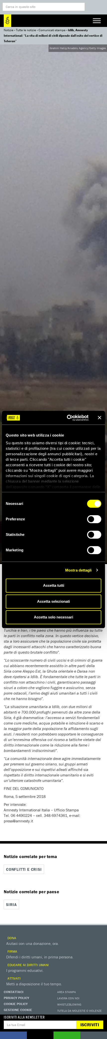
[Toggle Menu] (97, 20)
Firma (11, 951)
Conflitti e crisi (24, 869)
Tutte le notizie (26, 30)
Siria (11, 904)
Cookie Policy (16, 1004)
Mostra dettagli (78, 570)
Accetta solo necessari (53, 617)
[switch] (94, 519)
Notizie (8, 30)
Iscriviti (89, 1025)
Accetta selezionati (53, 601)
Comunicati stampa (52, 30)
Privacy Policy (16, 998)
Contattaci (13, 992)
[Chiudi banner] (99, 418)
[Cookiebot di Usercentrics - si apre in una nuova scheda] (67, 418)
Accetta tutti (53, 585)
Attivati (13, 978)
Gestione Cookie (18, 1010)
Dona (11, 938)
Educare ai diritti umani (27, 965)
